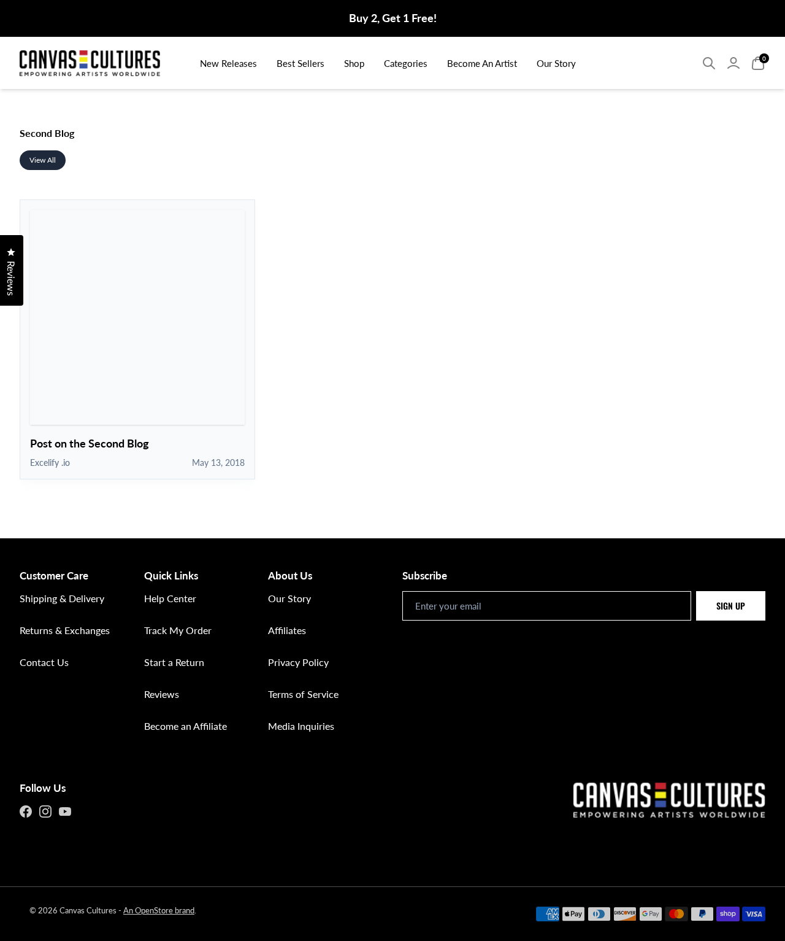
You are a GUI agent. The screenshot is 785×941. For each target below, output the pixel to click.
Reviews (161, 694)
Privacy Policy (298, 662)
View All (42, 160)
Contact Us (44, 662)
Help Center (170, 598)
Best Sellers (300, 63)
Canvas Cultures (88, 910)
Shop (354, 63)
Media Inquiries (301, 726)
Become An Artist (482, 63)
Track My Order (178, 630)
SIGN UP (730, 605)
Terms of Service (303, 694)
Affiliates (287, 630)
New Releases (228, 63)
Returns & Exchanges (65, 630)
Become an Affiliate (185, 726)
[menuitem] (228, 63)
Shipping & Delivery (62, 598)
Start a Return (174, 662)
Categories (405, 63)
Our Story (556, 63)
